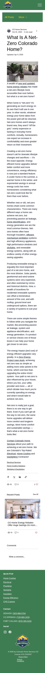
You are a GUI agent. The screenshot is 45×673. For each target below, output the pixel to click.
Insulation (7, 594)
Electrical (7, 582)
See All (35, 494)
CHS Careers (9, 602)
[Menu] (40, 5)
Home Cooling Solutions (16, 466)
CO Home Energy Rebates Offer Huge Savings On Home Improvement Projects (22, 524)
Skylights (7, 590)
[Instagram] (5, 632)
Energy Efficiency (10, 598)
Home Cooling (9, 578)
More (21, 17)
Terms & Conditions (20, 660)
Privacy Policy (23, 657)
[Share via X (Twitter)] (14, 477)
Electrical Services (14, 462)
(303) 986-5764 (19, 613)
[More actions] (36, 30)
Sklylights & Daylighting (15, 469)
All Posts (9, 17)
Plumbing (7, 586)
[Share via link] (26, 477)
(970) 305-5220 (24, 621)
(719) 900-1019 (23, 617)
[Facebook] (10, 632)
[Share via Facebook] (8, 477)
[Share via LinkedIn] (20, 477)
